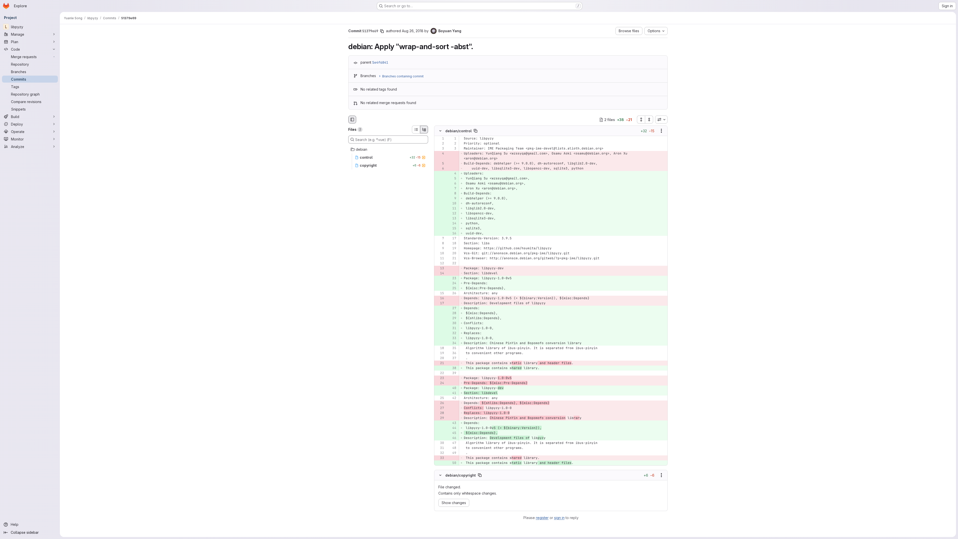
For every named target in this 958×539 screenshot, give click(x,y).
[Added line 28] (452, 313)
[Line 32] (440, 453)
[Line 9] (440, 248)
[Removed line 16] (440, 298)
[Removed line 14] (440, 273)
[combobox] (661, 120)
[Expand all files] (641, 120)
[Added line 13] (452, 218)
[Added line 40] (452, 388)
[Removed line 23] (440, 378)
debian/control (458, 131)
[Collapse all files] (649, 120)
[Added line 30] (452, 323)
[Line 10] (440, 253)
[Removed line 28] (440, 413)
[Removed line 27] (440, 408)
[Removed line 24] (440, 383)
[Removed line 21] (440, 363)
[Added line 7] (452, 188)
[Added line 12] (452, 213)
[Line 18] (452, 243)
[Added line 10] (452, 203)
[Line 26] (452, 293)
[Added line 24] (452, 283)
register (542, 518)
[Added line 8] (452, 193)
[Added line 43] (452, 423)
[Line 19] (452, 248)
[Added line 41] (452, 393)
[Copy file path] (476, 131)
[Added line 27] (452, 308)
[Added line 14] (452, 223)
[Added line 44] (452, 428)
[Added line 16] (452, 233)
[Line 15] (440, 293)
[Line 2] (440, 143)
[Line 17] (452, 238)
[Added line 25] (452, 288)
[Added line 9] (452, 198)
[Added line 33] (452, 338)
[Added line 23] (452, 278)
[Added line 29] (452, 318)
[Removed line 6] (440, 168)
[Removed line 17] (440, 303)
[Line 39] (452, 373)
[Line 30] (440, 443)
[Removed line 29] (440, 418)
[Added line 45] (452, 433)
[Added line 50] (452, 463)
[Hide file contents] (440, 131)
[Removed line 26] (440, 403)
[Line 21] (452, 258)
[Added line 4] (452, 173)
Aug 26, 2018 (412, 31)
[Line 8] (440, 243)
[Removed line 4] (440, 153)
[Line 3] (440, 148)
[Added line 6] (452, 183)
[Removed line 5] (440, 163)
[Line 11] (440, 258)
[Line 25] (440, 398)
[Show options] (661, 131)
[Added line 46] (452, 438)
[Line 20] (452, 253)
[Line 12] (440, 263)
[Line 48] (452, 448)
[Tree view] (424, 130)
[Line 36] (452, 353)
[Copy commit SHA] (382, 31)
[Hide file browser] (352, 120)
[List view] (416, 130)
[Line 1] (440, 138)
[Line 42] (452, 398)
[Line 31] (440, 448)
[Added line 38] (452, 368)
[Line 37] (452, 358)
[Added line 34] (452, 343)
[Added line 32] (452, 333)
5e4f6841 (380, 62)
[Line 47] (452, 443)
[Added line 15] (452, 228)
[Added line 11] (452, 208)
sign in (559, 518)
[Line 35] (452, 348)
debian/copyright (460, 475)
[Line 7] (440, 238)
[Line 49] (452, 453)
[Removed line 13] (440, 268)
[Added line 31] (452, 328)
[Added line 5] (452, 178)
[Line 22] (452, 263)
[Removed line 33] (440, 458)
